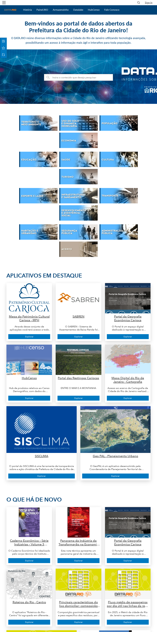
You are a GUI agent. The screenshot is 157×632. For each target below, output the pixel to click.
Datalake (78, 9)
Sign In (148, 2)
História (27, 9)
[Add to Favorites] (3, 47)
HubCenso (94, 9)
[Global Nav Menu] (4, 2)
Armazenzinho (61, 9)
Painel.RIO (42, 9)
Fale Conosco (111, 9)
